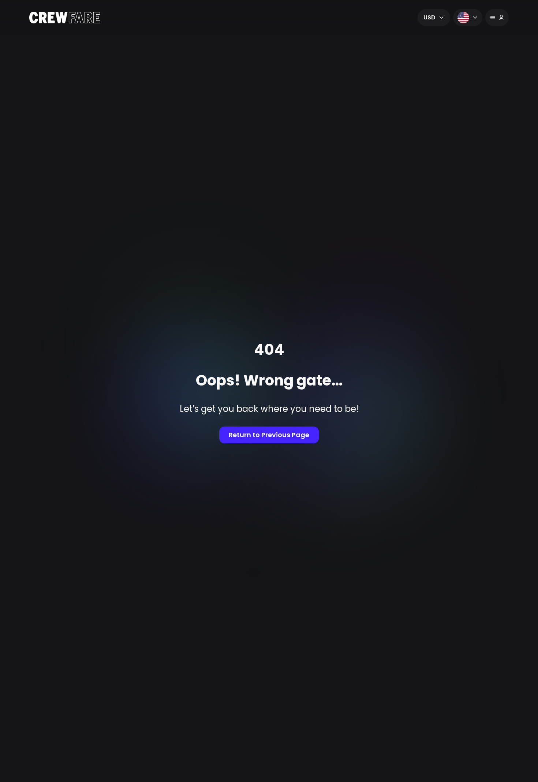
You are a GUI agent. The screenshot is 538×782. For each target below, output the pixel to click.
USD (429, 17)
